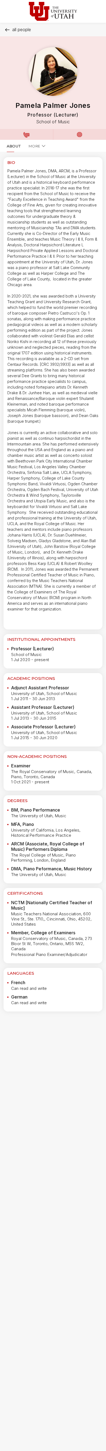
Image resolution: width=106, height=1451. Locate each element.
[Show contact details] (26, 134)
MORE (34, 146)
